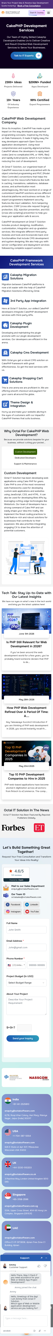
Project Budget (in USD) (19, 976)
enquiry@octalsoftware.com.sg (21, 1206)
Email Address (15, 940)
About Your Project (17, 993)
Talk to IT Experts (24, 55)
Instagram (15, 911)
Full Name (11, 923)
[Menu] (48, 12)
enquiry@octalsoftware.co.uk (20, 1174)
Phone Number (15, 958)
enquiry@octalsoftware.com (20, 1110)
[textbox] (16, 965)
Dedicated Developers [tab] (25, 457)
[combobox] (16, 965)
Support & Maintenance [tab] (25, 463)
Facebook (15, 904)
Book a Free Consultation (29, 6)
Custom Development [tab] (25, 451)
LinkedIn (34, 904)
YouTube (34, 911)
